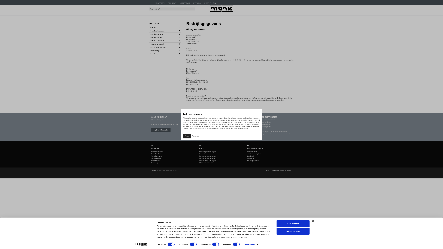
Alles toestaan (293, 224)
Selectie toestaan (293, 231)
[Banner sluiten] (313, 221)
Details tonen (249, 244)
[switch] (193, 244)
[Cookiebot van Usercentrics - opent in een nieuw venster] (141, 244)
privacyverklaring (202, 128)
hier (184, 124)
